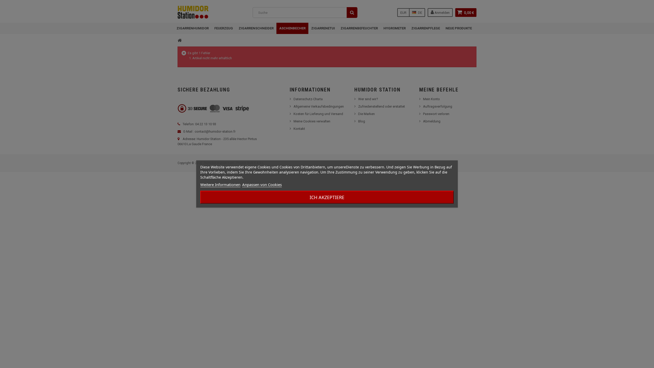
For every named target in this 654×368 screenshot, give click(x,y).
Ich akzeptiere (327, 197)
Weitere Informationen (220, 184)
